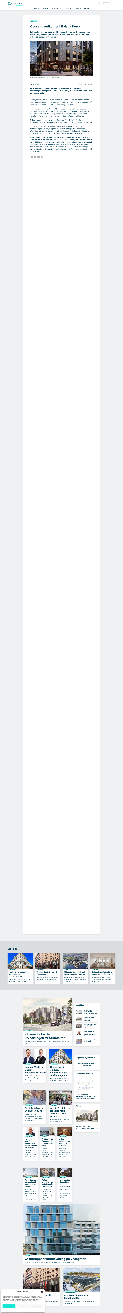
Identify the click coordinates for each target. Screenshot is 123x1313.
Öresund (78, 8)
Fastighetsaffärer (56, 8)
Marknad (45, 8)
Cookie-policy (22, 1309)
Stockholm (69, 8)
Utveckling (36, 8)
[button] (42, 1292)
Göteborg (87, 8)
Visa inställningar (36, 1306)
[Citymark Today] (15, 4)
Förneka (23, 1306)
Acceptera (9, 1306)
